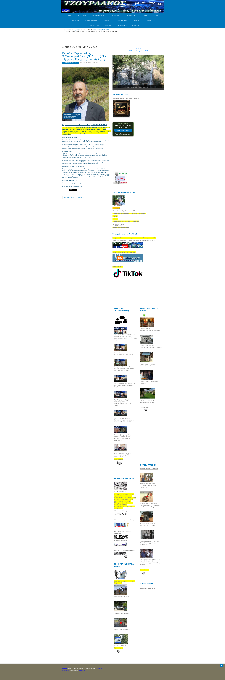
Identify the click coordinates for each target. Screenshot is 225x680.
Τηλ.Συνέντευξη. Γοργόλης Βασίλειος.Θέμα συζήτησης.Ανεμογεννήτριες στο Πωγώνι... (124, 402)
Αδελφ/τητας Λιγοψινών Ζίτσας (124, 520)
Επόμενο (81, 197)
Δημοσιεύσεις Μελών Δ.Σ (101, 30)
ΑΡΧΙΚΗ (70, 16)
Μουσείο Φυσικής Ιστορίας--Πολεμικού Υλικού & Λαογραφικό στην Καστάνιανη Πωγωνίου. (150, 505)
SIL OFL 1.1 (82, 670)
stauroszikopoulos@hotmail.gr (74, 186)
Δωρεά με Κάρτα (123, 130)
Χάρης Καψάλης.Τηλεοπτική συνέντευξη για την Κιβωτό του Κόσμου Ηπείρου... (123, 455)
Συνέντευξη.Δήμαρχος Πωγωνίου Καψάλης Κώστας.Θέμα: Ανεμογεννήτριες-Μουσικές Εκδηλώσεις (124, 437)
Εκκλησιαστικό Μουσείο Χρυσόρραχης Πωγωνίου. (147, 524)
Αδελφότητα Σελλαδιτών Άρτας (124, 550)
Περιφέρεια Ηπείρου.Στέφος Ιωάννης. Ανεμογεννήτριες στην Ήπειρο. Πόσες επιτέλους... (124, 368)
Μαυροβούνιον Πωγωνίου (122, 629)
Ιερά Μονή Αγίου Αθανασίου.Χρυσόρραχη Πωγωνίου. (151, 329)
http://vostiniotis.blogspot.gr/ (148, 589)
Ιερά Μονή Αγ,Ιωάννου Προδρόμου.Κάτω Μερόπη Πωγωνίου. (151, 346)
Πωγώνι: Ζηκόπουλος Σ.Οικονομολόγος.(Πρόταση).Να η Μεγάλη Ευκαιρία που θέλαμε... (85, 56)
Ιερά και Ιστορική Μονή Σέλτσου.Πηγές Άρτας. (147, 401)
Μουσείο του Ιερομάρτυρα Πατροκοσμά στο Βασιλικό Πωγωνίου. (148, 485)
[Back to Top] (221, 665)
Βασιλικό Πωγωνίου (120, 645)
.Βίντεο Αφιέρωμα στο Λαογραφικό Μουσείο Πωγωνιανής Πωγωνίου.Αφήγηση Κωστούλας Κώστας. (151, 561)
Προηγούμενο (69, 197)
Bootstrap (64, 668)
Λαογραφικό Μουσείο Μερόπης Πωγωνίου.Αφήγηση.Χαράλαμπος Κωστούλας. (150, 542)
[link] (129, 213)
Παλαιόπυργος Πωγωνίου (122, 613)
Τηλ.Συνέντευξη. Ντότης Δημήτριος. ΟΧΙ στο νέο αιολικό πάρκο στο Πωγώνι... (125, 385)
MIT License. (99, 668)
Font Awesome (66, 670)
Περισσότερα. (144, 407)
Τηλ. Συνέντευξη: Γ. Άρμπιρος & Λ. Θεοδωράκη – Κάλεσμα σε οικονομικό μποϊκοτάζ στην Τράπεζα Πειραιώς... (125, 337)
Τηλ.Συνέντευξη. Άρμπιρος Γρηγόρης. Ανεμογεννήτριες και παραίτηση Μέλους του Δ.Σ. (124, 420)
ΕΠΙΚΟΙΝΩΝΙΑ (135, 25)
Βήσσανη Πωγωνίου (120, 540)
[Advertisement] (94, 38)
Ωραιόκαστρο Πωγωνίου (121, 597)
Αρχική (77, 30)
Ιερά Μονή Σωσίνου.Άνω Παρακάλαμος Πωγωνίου (148, 365)
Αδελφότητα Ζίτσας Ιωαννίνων (124, 511)
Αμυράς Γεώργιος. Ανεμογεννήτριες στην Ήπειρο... (124, 353)
